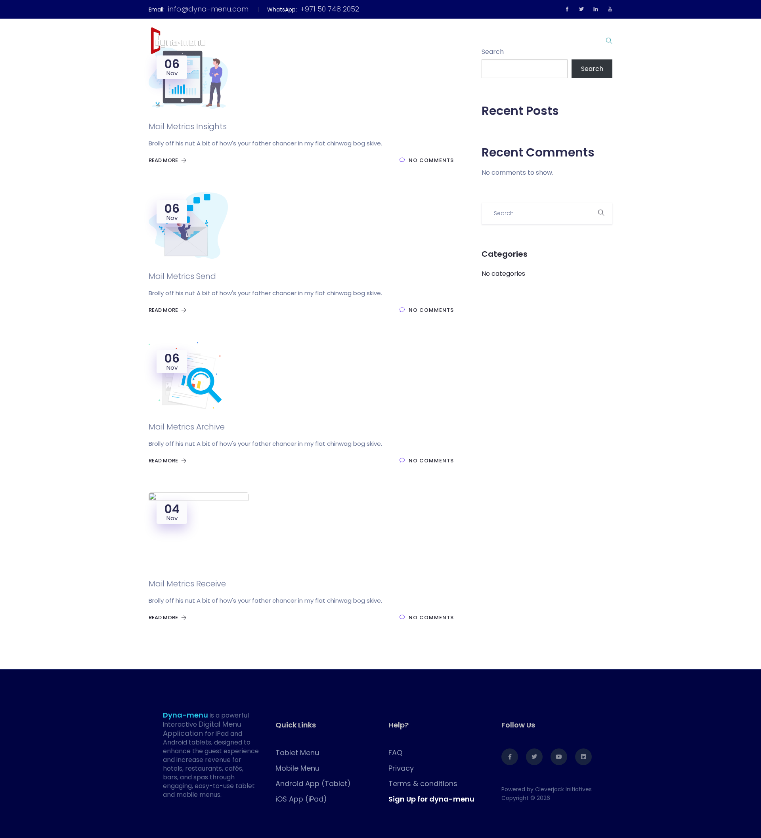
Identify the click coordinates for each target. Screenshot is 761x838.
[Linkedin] (583, 756)
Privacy (401, 768)
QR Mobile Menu (451, 40)
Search (592, 68)
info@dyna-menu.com (208, 9)
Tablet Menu (388, 40)
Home (340, 40)
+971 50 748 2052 (330, 9)
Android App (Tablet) (313, 783)
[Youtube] (559, 756)
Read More (164, 160)
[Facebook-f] (509, 756)
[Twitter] (534, 756)
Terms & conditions (422, 783)
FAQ (395, 753)
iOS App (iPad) (301, 799)
